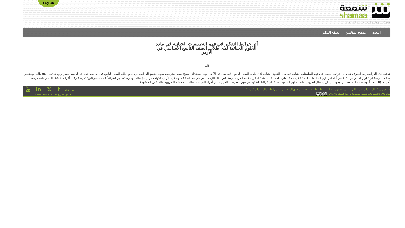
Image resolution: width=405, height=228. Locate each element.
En (206, 65)
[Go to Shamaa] (364, 11)
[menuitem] (376, 32)
